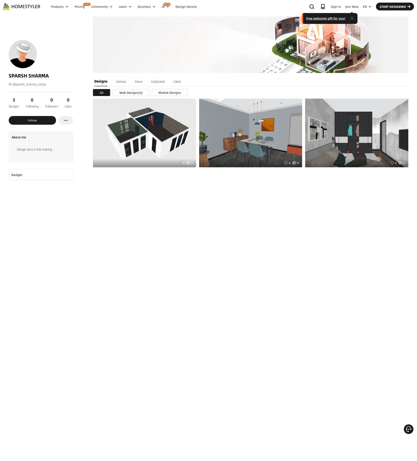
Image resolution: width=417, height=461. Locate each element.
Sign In (336, 6)
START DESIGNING (392, 6)
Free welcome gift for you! (325, 18)
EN (365, 6)
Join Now (352, 6)
